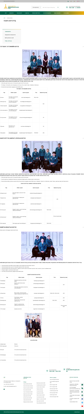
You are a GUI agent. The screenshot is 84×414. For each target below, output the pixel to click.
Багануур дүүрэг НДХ (53, 392)
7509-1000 (71, 7)
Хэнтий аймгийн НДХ (40, 397)
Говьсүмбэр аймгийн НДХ (41, 402)
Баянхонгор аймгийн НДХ (28, 387)
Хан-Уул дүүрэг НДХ (53, 386)
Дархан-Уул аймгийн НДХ (41, 398)
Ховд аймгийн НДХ (40, 392)
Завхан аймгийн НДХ (27, 399)
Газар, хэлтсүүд (8, 40)
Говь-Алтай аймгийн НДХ (27, 391)
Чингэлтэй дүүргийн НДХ (54, 379)
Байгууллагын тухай (9, 37)
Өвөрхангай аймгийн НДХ (28, 401)
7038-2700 (58, 371)
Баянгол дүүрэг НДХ (53, 384)
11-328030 (77, 7)
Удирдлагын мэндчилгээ (10, 34)
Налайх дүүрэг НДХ (53, 394)
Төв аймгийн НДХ (40, 388)
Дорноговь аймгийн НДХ (27, 393)
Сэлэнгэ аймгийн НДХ (41, 386)
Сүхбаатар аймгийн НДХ (41, 385)
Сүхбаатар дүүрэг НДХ (54, 390)
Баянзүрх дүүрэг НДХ (53, 388)
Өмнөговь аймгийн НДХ (41, 382)
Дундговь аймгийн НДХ (27, 397)
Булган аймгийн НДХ (27, 389)
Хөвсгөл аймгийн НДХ (41, 394)
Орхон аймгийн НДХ (40, 400)
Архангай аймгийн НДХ (27, 383)
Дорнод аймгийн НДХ (27, 395)
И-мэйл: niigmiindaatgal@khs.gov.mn (10, 386)
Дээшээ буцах (77, 411)
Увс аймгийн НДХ (40, 391)
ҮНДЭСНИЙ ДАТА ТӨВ (73, 401)
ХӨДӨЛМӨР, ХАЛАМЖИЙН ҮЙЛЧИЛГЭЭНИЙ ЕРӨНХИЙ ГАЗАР (74, 392)
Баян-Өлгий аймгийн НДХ (28, 385)
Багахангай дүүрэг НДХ (54, 396)
